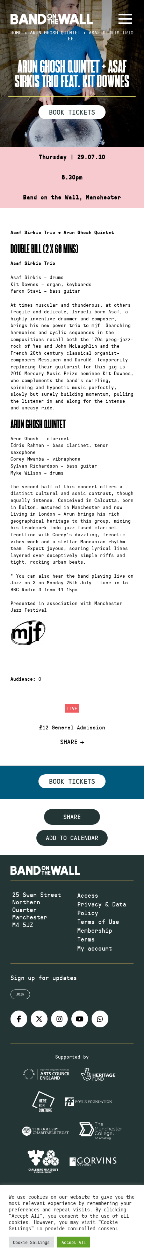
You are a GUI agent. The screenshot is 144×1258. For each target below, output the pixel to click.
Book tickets (72, 781)
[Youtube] (79, 1019)
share (72, 816)
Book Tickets (72, 111)
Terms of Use (98, 921)
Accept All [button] (74, 1242)
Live (72, 708)
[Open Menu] (125, 19)
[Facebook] (18, 1019)
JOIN (20, 994)
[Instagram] (59, 1019)
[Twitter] (39, 1019)
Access (87, 895)
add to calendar (72, 838)
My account (94, 948)
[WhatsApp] (100, 1019)
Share (69, 742)
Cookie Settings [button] (31, 1242)
